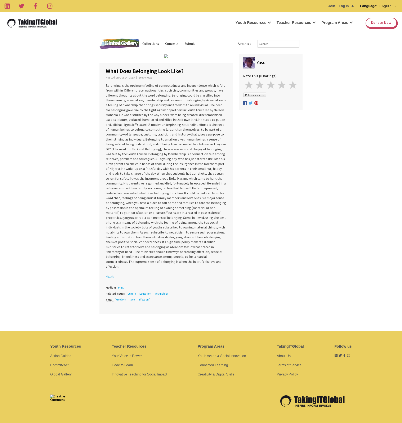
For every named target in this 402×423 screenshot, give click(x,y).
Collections (150, 43)
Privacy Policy (287, 374)
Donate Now (381, 22)
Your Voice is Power (127, 356)
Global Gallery (119, 44)
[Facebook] (36, 6)
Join (331, 6)
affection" (144, 299)
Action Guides (60, 356)
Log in (344, 6)
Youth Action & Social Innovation (222, 356)
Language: (368, 6)
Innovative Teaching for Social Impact (139, 374)
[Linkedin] (7, 6)
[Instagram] (50, 6)
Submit (190, 43)
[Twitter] (21, 6)
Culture (132, 293)
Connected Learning (213, 365)
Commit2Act (59, 365)
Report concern (255, 95)
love (132, 299)
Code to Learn (122, 365)
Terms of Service (289, 365)
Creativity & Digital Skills (216, 374)
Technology (161, 293)
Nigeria (110, 276)
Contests (171, 43)
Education (145, 293)
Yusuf (262, 62)
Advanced (244, 43)
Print (121, 287)
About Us (284, 356)
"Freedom (120, 299)
